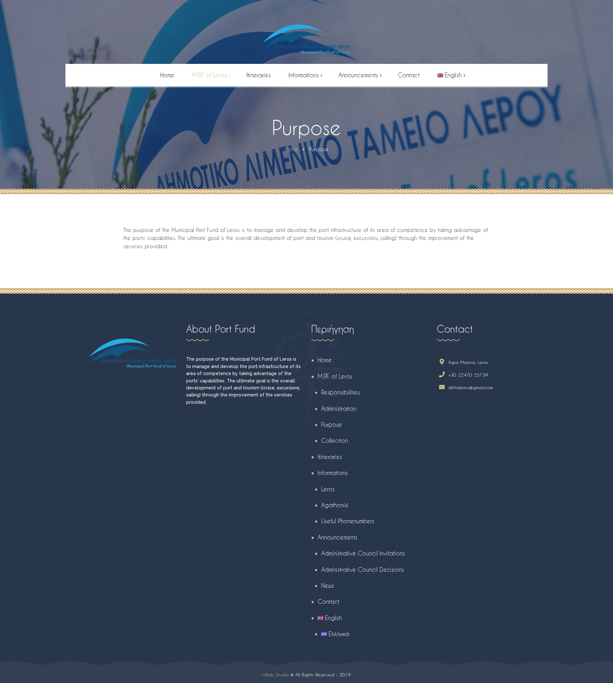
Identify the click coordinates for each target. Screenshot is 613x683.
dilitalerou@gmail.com (470, 387)
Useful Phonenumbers (347, 521)
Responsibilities (340, 392)
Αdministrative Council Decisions (362, 569)
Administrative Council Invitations (363, 553)
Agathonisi (334, 505)
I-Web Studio (275, 674)
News (327, 585)
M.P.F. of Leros (335, 376)
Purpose (331, 424)
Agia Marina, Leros (468, 362)
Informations (333, 472)
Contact (328, 601)
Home (325, 360)
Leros (328, 489)
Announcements (337, 537)
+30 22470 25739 (468, 375)
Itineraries (330, 456)
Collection (334, 440)
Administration (338, 408)
